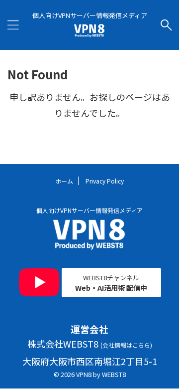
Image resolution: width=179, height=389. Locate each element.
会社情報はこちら (126, 345)
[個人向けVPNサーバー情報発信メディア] (90, 30)
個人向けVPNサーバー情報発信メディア (89, 210)
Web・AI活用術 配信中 (111, 283)
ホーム (64, 181)
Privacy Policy (105, 181)
